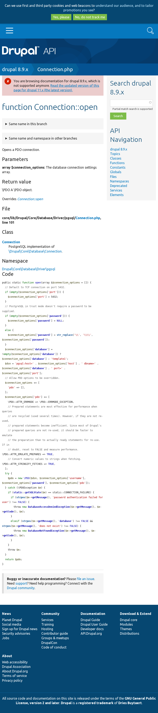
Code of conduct (53, 647)
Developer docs (92, 629)
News (6, 614)
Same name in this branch (28, 124)
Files (113, 177)
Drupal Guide (90, 620)
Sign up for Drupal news (19, 629)
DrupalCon (49, 643)
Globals (115, 172)
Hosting (47, 629)
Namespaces (119, 181)
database (41, 349)
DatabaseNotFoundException (46, 530)
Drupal (66, 703)
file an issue (85, 579)
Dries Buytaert (130, 703)
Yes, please (61, 17)
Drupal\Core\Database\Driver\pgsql (28, 269)
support (21, 583)
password (55, 316)
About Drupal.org (15, 671)
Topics (115, 154)
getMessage (39, 497)
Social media (11, 624)
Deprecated (118, 186)
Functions (117, 163)
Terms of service (14, 676)
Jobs (5, 638)
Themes (126, 629)
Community (50, 614)
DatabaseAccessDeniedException (49, 506)
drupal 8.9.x (15, 69)
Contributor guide (54, 633)
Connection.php (55, 69)
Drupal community (21, 588)
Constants (117, 167)
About (7, 656)
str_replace (65, 335)
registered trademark (95, 703)
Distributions (129, 633)
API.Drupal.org (91, 633)
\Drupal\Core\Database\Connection (35, 251)
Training (47, 624)
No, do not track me (90, 17)
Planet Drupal (12, 620)
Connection (11, 242)
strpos (20, 497)
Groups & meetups (55, 638)
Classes (115, 158)
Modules (126, 624)
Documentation (93, 614)
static (18, 492)
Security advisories (16, 633)
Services (116, 190)
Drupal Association (16, 666)
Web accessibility (15, 662)
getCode (8, 511)
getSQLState (33, 492)
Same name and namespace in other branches (43, 138)
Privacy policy (12, 680)
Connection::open (30, 199)
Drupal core (128, 620)
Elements (117, 195)
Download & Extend (135, 614)
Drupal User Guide (94, 624)
